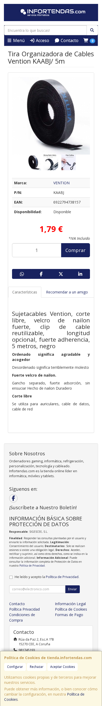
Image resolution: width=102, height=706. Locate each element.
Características (24, 292)
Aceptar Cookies (62, 667)
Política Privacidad (24, 609)
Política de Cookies (71, 609)
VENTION (61, 182)
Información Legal (70, 603)
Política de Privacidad (32, 565)
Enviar (72, 589)
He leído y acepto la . (47, 577)
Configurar (15, 667)
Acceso (42, 40)
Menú (18, 40)
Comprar (75, 250)
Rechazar (36, 667)
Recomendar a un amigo (67, 292)
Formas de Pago (69, 614)
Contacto (69, 40)
